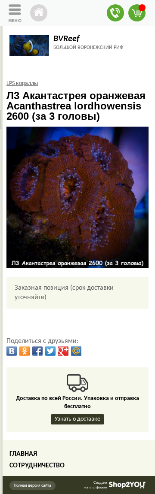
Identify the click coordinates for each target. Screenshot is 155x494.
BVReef (66, 39)
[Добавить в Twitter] (50, 351)
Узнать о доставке (77, 419)
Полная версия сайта (32, 485)
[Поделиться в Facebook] (37, 351)
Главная (23, 454)
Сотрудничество (37, 465)
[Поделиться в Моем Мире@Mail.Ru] (76, 351)
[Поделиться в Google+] (63, 351)
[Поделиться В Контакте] (11, 351)
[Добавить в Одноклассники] (24, 351)
